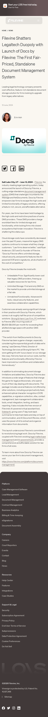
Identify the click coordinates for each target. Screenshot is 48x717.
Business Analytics (10, 510)
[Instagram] (13, 708)
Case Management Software (14, 489)
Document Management (13, 499)
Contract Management (12, 505)
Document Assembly (11, 525)
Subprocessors (9, 631)
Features (6, 585)
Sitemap (8, 696)
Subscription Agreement (13, 615)
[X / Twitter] (8, 708)
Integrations (7, 590)
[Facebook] (3, 708)
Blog (4, 560)
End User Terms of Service (14, 625)
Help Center (7, 580)
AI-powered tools (26, 439)
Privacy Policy (8, 620)
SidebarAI (6, 411)
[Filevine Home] (15, 20)
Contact (5, 555)
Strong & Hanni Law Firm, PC (24, 318)
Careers (5, 540)
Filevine (38, 182)
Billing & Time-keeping (12, 515)
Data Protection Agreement (14, 636)
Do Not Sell (7, 646)
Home (4, 30)
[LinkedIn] (18, 708)
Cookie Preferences (11, 641)
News (11, 30)
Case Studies (8, 595)
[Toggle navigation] (38, 20)
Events (5, 550)
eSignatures (7, 520)
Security (5, 610)
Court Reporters (9, 545)
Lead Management (10, 494)
